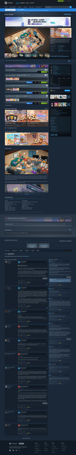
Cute (66, 56)
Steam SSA (37, 446)
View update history (54, 126)
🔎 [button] (47, 133)
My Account (63, 450)
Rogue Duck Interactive (62, 50)
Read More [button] (45, 278)
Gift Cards (36, 452)
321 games (9, 262)
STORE (17, 2)
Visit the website (53, 117)
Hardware (46, 448)
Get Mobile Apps (64, 446)
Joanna (9, 287)
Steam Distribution (38, 450)
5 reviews (9, 388)
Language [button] (20, 250)
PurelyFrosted (10, 386)
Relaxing (55, 56)
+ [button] (68, 56)
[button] (6, 7)
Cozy (58, 56)
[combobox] (57, 7)
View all (70, 229)
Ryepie (9, 339)
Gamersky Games (69, 50)
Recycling (46, 450)
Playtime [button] (32, 250)
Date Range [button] (27, 250)
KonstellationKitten (11, 411)
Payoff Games (60, 49)
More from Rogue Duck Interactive (17, 218)
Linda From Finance (11, 367)
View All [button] (46, 108)
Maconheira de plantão (11, 353)
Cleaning (52, 56)
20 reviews (9, 354)
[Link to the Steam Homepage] (9, 3)
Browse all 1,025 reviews (26, 438)
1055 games (9, 288)
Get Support (63, 448)
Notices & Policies (55, 448)
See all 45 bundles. (8, 105)
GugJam (9, 424)
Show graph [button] (68, 250)
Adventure (54, 110)
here (23, 232)
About (27, 2)
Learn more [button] (67, 90)
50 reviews (9, 368)
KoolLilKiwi (10, 261)
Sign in (7, 60)
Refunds (53, 452)
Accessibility (54, 446)
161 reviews (9, 289)
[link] (37, 82)
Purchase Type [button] (14, 250)
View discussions (53, 129)
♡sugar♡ (9, 325)
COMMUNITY (22, 2)
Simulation (63, 56)
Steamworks (37, 448)
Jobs (45, 446)
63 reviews (9, 263)
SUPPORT (32, 2)
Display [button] (38, 250)
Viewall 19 (68, 97)
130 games (9, 387)
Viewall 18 (68, 104)
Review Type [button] (7, 250)
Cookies (53, 450)
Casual (61, 56)
